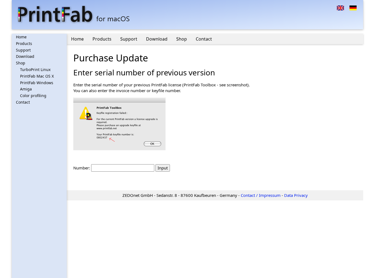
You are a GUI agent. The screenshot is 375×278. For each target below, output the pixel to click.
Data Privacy (296, 195)
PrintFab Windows (36, 82)
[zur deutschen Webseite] (353, 7)
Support (23, 50)
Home (21, 36)
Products (24, 43)
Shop (20, 63)
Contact (23, 102)
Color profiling (33, 95)
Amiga (26, 89)
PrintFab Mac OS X (37, 76)
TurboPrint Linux (35, 69)
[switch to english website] (340, 7)
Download (25, 56)
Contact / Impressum (261, 195)
